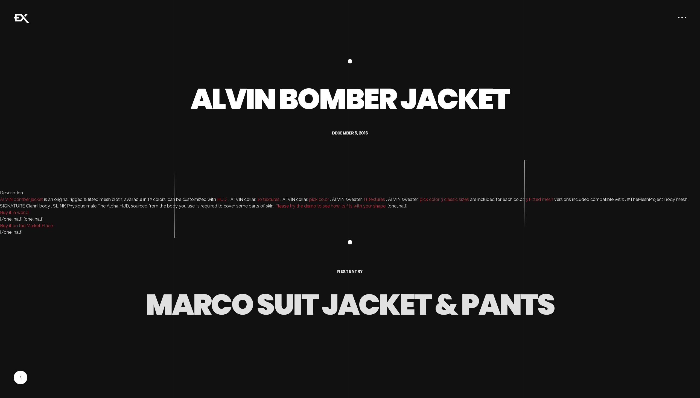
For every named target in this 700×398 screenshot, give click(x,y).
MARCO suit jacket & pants (350, 305)
